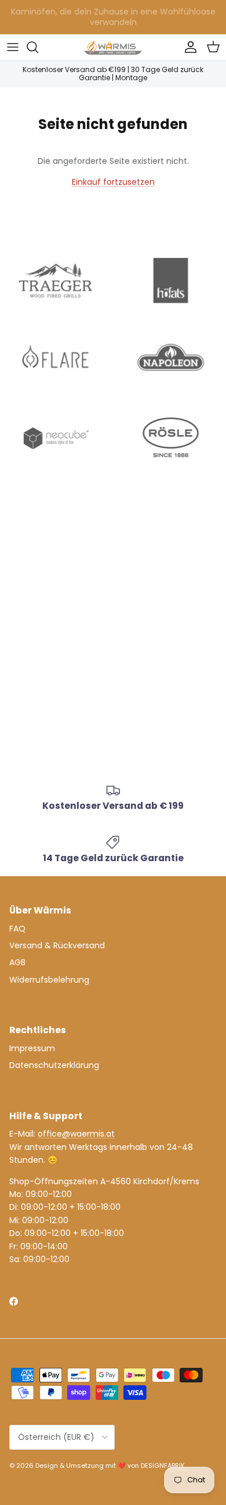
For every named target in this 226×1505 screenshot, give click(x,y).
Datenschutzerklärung (54, 1065)
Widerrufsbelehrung (49, 980)
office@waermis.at (76, 1134)
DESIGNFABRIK (163, 1465)
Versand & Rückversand (57, 945)
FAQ (17, 928)
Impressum (32, 1048)
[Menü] (12, 47)
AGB (17, 962)
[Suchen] (38, 47)
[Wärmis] (113, 47)
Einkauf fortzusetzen (113, 182)
